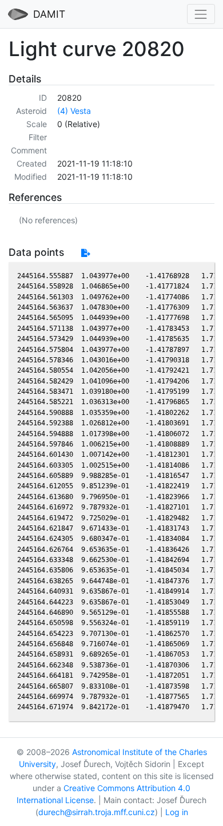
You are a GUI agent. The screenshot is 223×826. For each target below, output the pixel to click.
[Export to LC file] (85, 253)
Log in (176, 812)
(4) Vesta (74, 111)
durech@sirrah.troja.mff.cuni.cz (96, 812)
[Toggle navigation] (201, 14)
